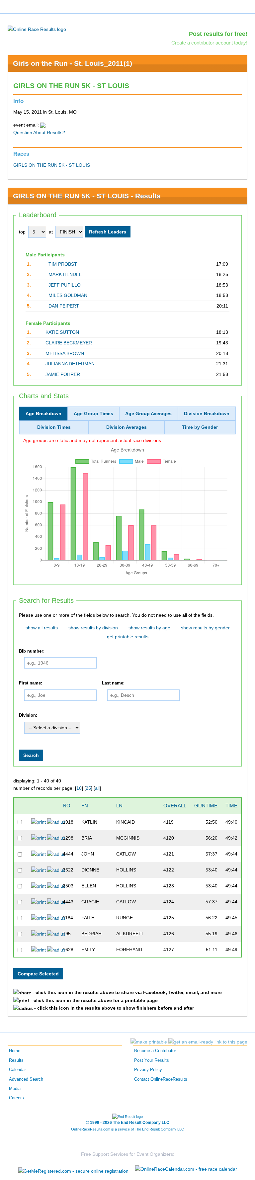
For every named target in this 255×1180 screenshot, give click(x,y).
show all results (42, 627)
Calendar (17, 1069)
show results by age (149, 627)
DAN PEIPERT (63, 306)
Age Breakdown (43, 413)
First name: (30, 683)
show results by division (93, 627)
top (22, 231)
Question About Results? (39, 132)
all (97, 788)
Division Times (54, 427)
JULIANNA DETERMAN (70, 363)
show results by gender (205, 627)
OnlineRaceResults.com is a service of (127, 1129)
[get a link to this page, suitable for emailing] (207, 1041)
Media (15, 1088)
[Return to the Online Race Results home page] (37, 29)
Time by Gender (200, 427)
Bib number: (31, 651)
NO (66, 805)
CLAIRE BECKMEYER (68, 342)
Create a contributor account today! (209, 42)
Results (16, 1060)
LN (119, 805)
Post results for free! (218, 34)
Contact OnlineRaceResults (160, 1079)
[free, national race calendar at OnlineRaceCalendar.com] (186, 1169)
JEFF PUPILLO (64, 285)
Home (14, 1050)
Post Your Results (151, 1060)
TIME (231, 805)
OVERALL (174, 805)
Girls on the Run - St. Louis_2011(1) (72, 63)
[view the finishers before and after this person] (56, 821)
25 (88, 788)
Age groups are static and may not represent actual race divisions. (92, 440)
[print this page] (148, 1041)
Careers (16, 1098)
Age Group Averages (148, 413)
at (51, 231)
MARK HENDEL (65, 274)
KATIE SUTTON (62, 332)
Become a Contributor (155, 1050)
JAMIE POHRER (62, 374)
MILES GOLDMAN (67, 295)
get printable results (127, 636)
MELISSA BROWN (64, 353)
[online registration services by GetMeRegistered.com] (73, 1169)
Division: (28, 715)
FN (84, 805)
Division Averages (126, 427)
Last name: (113, 683)
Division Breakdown (206, 413)
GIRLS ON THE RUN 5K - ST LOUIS (51, 165)
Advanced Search (26, 1079)
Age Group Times (93, 413)
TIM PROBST (62, 264)
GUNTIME (205, 805)
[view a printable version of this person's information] (38, 821)
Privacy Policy (148, 1069)
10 (79, 788)
